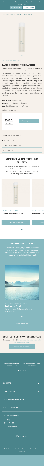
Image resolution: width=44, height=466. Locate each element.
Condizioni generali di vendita (26, 449)
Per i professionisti (11, 415)
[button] (21, 229)
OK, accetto (16, 7)
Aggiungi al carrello (16, 222)
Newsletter (12, 427)
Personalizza (29, 7)
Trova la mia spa (22, 323)
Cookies (22, 452)
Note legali (8, 449)
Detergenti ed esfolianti (23, 15)
